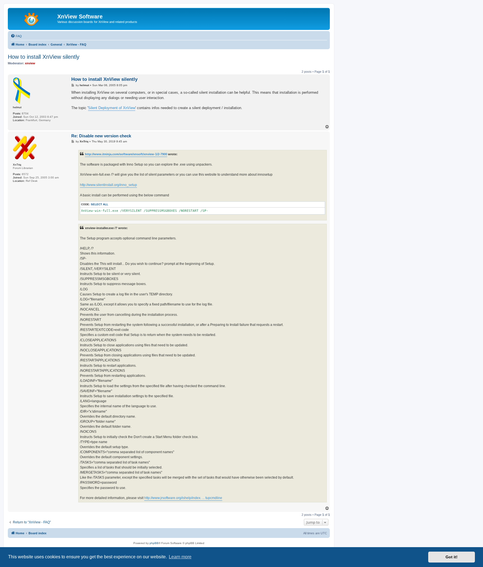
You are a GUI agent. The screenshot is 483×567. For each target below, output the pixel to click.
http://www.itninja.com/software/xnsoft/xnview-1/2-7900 (126, 154)
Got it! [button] (452, 557)
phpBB (154, 543)
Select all (99, 204)
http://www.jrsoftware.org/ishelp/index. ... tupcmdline (183, 498)
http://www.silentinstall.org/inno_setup (108, 185)
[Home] (33, 18)
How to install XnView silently (43, 57)
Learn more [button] (180, 556)
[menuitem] (16, 36)
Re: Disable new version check (101, 135)
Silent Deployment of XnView (111, 108)
